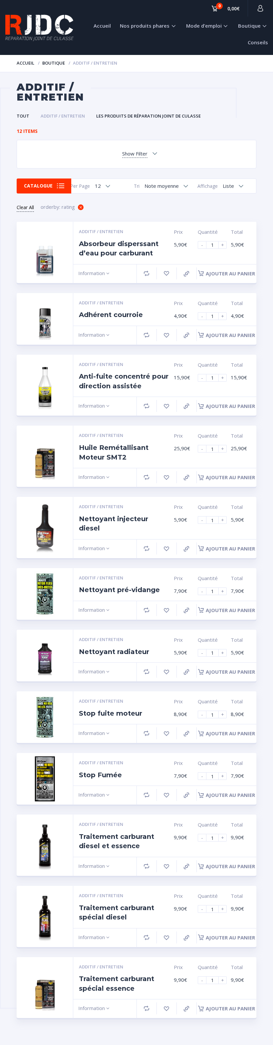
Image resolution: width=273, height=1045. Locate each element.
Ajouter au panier (230, 273)
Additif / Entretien (63, 116)
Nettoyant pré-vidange (119, 590)
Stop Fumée (100, 775)
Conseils (258, 42)
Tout (23, 116)
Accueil (102, 25)
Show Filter (134, 153)
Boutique (249, 25)
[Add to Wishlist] (166, 273)
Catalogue (38, 185)
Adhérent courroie (111, 315)
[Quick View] (186, 273)
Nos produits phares (144, 25)
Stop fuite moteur (110, 713)
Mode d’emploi (204, 25)
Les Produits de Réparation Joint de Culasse (148, 116)
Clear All (25, 207)
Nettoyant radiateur (114, 652)
